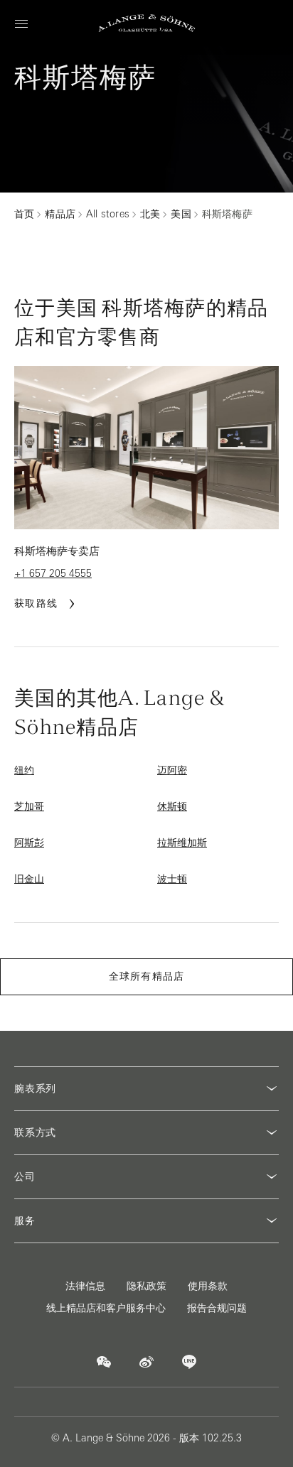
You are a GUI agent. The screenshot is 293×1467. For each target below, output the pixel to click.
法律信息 (85, 1286)
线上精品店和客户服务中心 (106, 1308)
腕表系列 (35, 1088)
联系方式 (35, 1132)
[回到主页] (147, 23)
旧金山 (29, 878)
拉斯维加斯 (182, 842)
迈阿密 (172, 770)
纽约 (24, 770)
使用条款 (208, 1286)
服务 (25, 1220)
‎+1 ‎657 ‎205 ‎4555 (53, 573)
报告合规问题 (217, 1308)
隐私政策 (146, 1286)
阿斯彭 (29, 842)
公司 (25, 1176)
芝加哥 (29, 806)
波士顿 (172, 878)
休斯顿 (172, 806)
